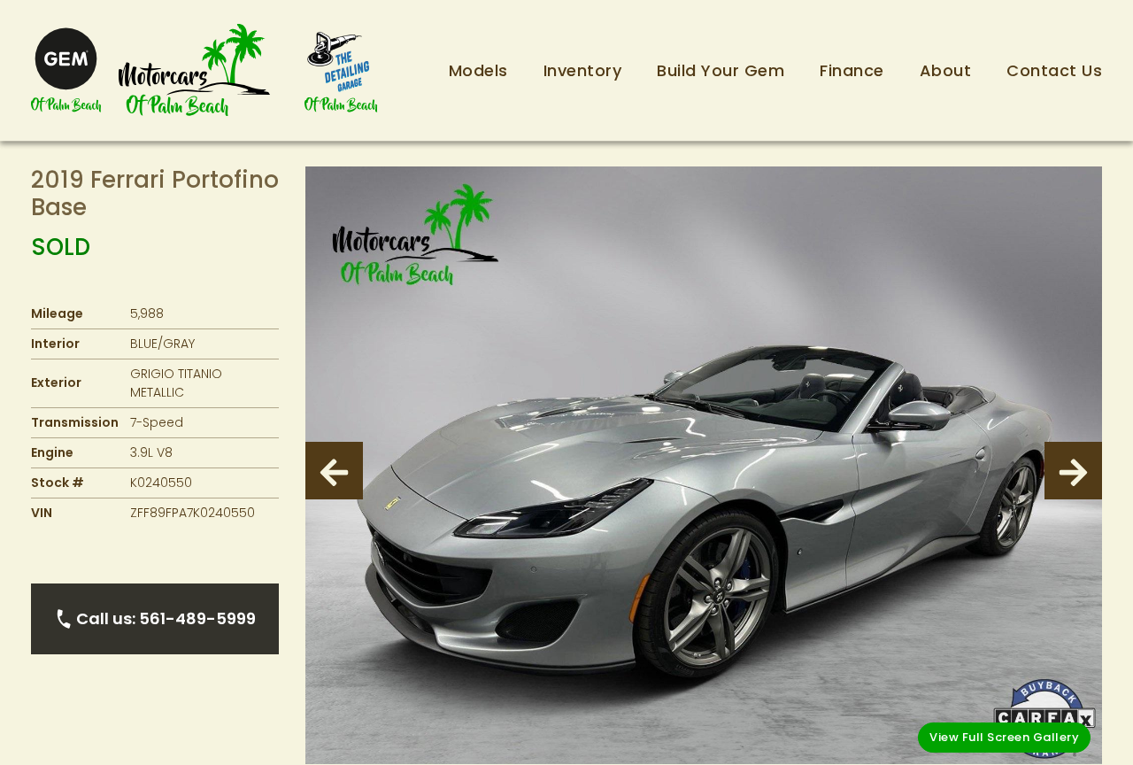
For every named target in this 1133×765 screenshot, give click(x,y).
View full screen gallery (1004, 737)
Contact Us (1054, 70)
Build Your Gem (720, 70)
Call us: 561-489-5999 (166, 618)
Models (478, 70)
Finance (852, 70)
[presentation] (334, 470)
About (946, 70)
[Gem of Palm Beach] (66, 70)
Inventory (582, 70)
